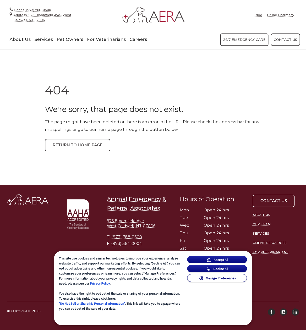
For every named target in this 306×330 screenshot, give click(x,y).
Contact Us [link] (285, 40)
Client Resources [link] (270, 243)
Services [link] (261, 233)
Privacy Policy (100, 283)
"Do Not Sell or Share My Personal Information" (92, 303)
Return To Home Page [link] (78, 145)
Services (43, 39)
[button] (80, 214)
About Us (20, 39)
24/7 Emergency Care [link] (244, 40)
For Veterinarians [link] (106, 39)
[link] (153, 15)
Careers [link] (138, 39)
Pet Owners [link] (70, 39)
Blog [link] (258, 14)
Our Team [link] (262, 224)
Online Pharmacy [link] (280, 14)
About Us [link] (261, 215)
